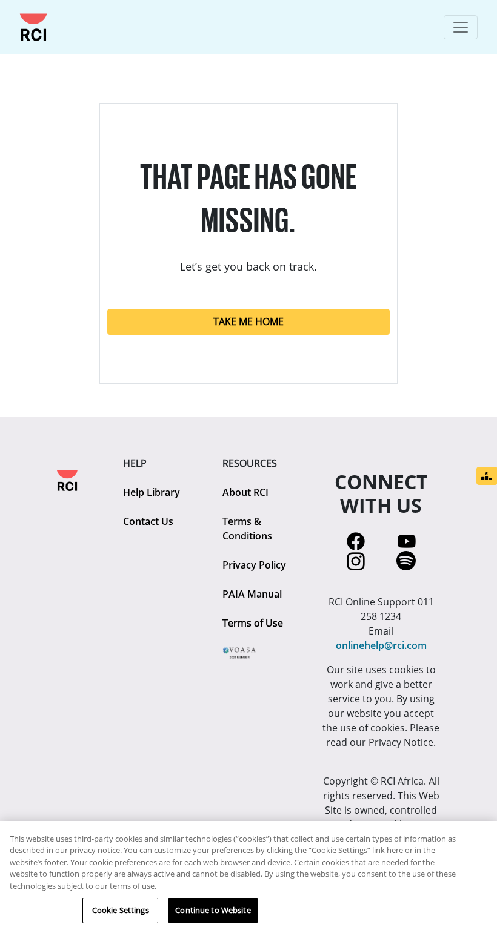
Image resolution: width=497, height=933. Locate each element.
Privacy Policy (254, 565)
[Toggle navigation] (461, 27)
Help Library (151, 492)
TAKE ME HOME (248, 321)
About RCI (245, 492)
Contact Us (148, 521)
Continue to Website (212, 910)
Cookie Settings (120, 910)
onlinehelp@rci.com (381, 645)
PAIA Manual (252, 594)
